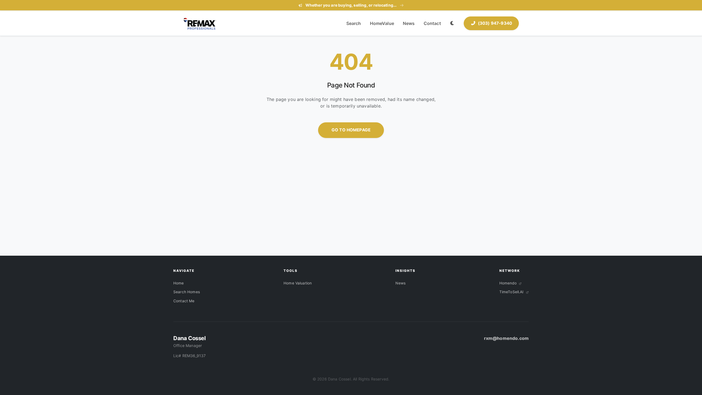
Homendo (508, 283)
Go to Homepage (351, 129)
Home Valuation (298, 283)
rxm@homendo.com (506, 338)
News (409, 23)
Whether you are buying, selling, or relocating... (350, 5)
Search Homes (186, 292)
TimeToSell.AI (512, 292)
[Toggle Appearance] (452, 23)
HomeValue (382, 23)
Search (353, 23)
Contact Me (184, 301)
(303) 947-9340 (495, 23)
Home (178, 283)
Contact (432, 23)
